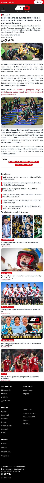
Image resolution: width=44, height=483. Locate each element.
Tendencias (27, 410)
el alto (12, 162)
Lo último (5, 174)
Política (4, 411)
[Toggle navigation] (3, 8)
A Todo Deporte (6, 425)
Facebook (6, 390)
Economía (4, 429)
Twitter (5, 394)
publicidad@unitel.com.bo (10, 471)
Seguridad (5, 415)
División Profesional (7, 239)
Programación (6, 452)
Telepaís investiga (29, 413)
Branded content (29, 417)
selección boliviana (24, 165)
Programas (5, 456)
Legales (26, 394)
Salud (3, 432)
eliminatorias (22, 162)
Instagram (6, 401)
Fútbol (4, 374)
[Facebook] (6, 40)
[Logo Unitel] (22, 8)
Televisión (11, 2)
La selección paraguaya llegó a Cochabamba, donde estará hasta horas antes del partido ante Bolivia (22, 92)
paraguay (34, 162)
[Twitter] (9, 40)
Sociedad (4, 418)
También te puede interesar (14, 212)
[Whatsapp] (2, 40)
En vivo (39, 2)
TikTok (5, 397)
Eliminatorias (6, 15)
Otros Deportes (6, 273)
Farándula (26, 424)
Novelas (4, 447)
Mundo (3, 422)
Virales (25, 420)
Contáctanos (27, 390)
